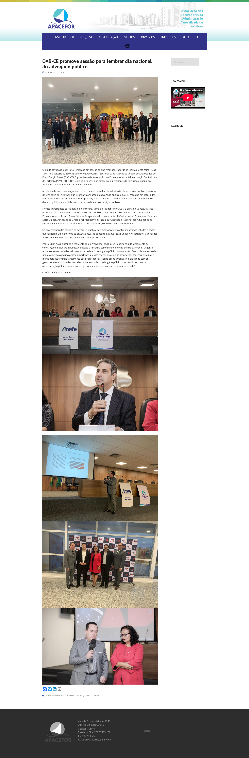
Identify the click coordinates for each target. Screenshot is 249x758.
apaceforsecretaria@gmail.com (94, 739)
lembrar (79, 696)
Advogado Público (55, 696)
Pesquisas (87, 37)
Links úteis (168, 37)
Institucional (64, 37)
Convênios (147, 37)
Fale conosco (191, 37)
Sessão (95, 696)
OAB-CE (87, 696)
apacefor (69, 696)
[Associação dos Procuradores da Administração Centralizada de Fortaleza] (61, 18)
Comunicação (108, 37)
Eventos (129, 37)
